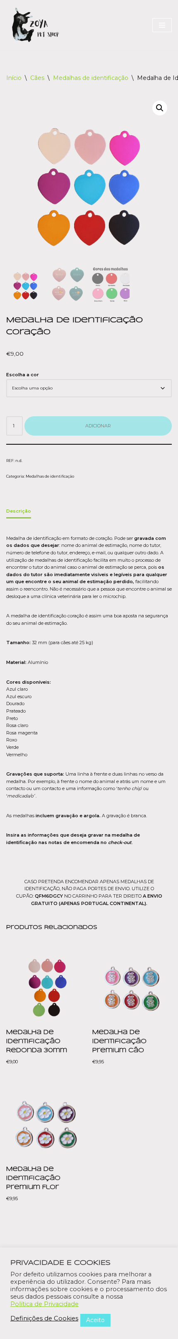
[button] (159, 108)
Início (14, 78)
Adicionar (98, 426)
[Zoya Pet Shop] (35, 25)
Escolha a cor (22, 375)
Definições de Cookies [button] (44, 1318)
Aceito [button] (95, 1320)
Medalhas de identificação (90, 78)
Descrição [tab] (18, 511)
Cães (37, 78)
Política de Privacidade (44, 1304)
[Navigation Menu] (162, 25)
